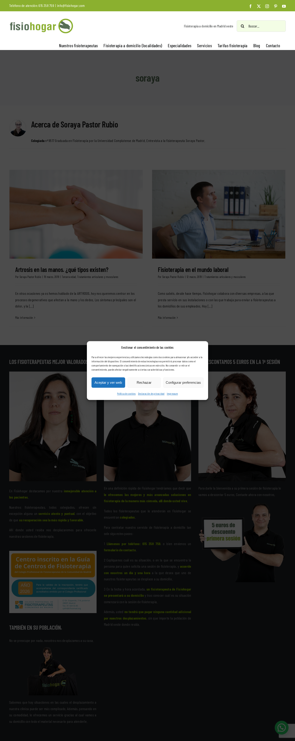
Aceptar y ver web (108, 382)
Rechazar (144, 382)
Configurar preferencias (183, 382)
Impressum (172, 393)
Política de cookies (126, 393)
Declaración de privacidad (151, 393)
